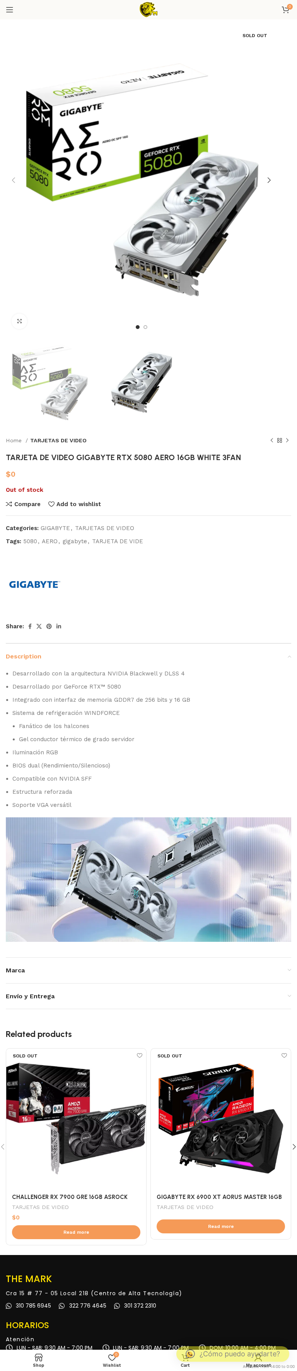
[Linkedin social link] (58, 626)
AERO (50, 541)
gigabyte (75, 541)
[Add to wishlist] (139, 1055)
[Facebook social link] (30, 626)
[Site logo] (148, 9)
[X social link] (39, 626)
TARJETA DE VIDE (117, 541)
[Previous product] (272, 440)
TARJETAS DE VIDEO (58, 440)
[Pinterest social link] (49, 626)
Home (15, 440)
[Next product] (287, 440)
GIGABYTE (55, 528)
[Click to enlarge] (19, 321)
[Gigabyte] (35, 585)
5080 (30, 541)
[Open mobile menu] (9, 9)
